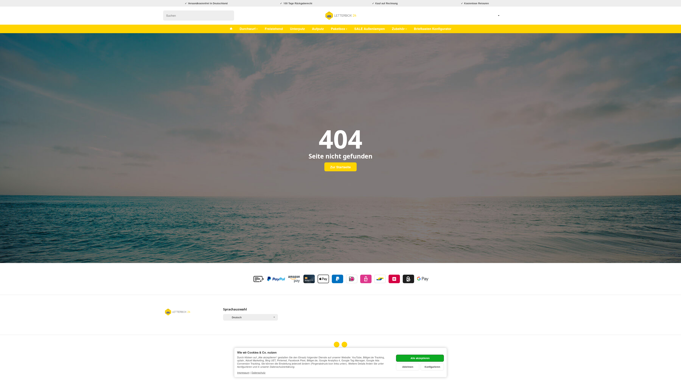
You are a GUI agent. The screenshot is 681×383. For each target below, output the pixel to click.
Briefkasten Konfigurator (432, 28)
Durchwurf (248, 28)
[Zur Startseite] (340, 15)
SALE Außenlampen (369, 28)
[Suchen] (229, 15)
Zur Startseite (340, 167)
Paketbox (338, 28)
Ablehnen (407, 366)
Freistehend (274, 28)
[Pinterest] (344, 344)
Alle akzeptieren (420, 358)
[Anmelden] (505, 15)
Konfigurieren (432, 366)
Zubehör (398, 28)
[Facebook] (336, 344)
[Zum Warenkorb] (514, 15)
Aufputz (318, 28)
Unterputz (297, 28)
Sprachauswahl (235, 309)
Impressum (243, 372)
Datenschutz (258, 372)
